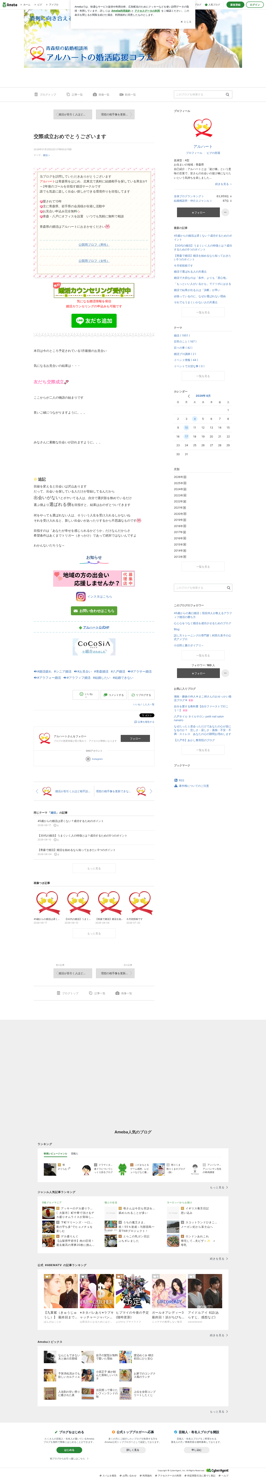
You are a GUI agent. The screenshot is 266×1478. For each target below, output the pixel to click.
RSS (181, 780)
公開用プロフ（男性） (94, 245)
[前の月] (189, 396)
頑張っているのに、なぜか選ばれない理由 (200, 296)
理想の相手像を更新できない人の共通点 (118, 114)
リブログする (143, 694)
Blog (177, 629)
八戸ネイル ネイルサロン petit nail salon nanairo (199, 718)
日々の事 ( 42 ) (183, 347)
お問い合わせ (129, 1475)
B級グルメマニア (52, 1202)
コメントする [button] (116, 694)
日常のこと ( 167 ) (185, 341)
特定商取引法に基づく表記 (201, 1475)
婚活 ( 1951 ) (182, 335)
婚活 (45, 155)
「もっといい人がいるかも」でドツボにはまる (202, 283)
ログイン (255, 4)
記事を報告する (146, 721)
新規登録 (235, 4)
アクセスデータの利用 (169, 1475)
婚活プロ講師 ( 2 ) (185, 354)
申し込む (197, 1449)
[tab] (55, 1153)
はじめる (69, 1449)
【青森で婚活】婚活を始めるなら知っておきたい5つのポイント (202, 257)
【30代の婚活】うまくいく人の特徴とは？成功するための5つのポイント (203, 247)
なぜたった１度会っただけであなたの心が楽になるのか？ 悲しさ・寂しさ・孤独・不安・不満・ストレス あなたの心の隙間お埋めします (202, 730)
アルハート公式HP (96, 627)
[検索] (227, 94)
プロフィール (194, 152)
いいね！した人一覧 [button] (143, 704)
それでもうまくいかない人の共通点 (196, 302)
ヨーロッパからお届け (179, 1202)
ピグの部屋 (213, 152)
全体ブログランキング (187, 196)
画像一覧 (104, 94)
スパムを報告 (109, 1475)
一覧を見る (203, 312)
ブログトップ (48, 94)
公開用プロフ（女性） (94, 261)
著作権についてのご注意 (194, 785)
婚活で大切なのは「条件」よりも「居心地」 (201, 277)
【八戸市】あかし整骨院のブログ (194, 740)
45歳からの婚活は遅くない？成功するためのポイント (203, 237)
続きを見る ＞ (223, 184)
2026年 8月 (203, 395)
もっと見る (94, 868)
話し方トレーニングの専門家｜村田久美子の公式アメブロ (202, 637)
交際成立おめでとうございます (70, 136)
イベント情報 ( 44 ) (186, 360)
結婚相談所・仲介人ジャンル (191, 200)
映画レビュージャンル (55, 1153)
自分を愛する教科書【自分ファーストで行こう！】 (201, 708)
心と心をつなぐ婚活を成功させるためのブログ (202, 623)
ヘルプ (224, 1475)
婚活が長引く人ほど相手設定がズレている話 (75, 114)
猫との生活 (111, 1202)
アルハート (203, 146)
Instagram (97, 758)
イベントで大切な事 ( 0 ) (189, 366)
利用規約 (147, 1475)
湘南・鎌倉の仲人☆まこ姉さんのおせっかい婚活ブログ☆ (202, 698)
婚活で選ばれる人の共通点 (190, 271)
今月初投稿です (183, 265)
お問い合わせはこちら (97, 611)
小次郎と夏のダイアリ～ (189, 645)
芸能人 (74, 1153)
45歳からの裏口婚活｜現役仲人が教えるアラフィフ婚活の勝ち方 (203, 615)
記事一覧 (77, 94)
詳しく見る (133, 1449)
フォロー (135, 738)
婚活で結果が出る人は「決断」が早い (197, 290)
